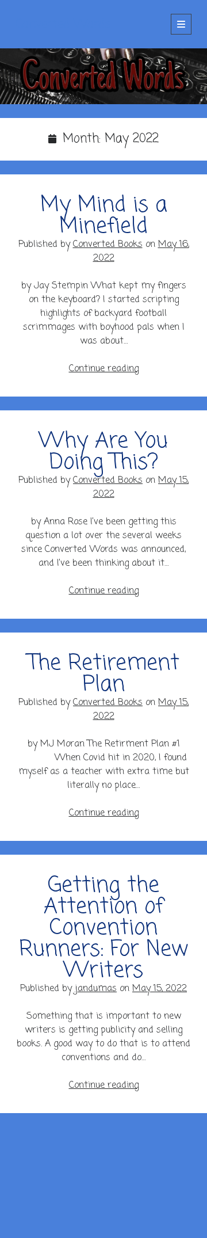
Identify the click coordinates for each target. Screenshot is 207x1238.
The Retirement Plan (103, 674)
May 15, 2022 (159, 989)
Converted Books (108, 245)
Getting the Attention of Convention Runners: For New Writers (103, 928)
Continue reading (104, 369)
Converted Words (63, 24)
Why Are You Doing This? (103, 452)
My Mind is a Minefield (103, 216)
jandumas (96, 989)
